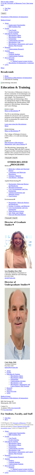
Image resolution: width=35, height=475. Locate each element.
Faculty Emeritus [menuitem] (14, 32)
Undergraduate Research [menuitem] (16, 49)
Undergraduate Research (16, 457)
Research (9, 388)
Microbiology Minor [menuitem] (15, 37)
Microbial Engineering (15, 187)
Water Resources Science (16, 211)
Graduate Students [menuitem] (14, 54)
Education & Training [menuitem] (11, 33)
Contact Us (4, 406)
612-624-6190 (16, 408)
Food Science (13, 196)
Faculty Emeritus (14, 440)
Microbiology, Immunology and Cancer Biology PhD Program (20, 385)
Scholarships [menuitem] (12, 39)
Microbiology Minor (16, 377)
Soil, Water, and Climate (16, 213)
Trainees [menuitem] (7, 51)
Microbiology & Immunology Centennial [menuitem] (21, 63)
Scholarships (14, 379)
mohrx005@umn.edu (11, 367)
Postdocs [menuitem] (11, 52)
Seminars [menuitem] (11, 59)
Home (6, 76)
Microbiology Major (16, 376)
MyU (6, 10)
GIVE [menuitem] (6, 64)
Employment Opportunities (17, 433)
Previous (7, 158)
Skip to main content (7, 1)
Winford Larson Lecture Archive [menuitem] (22, 61)
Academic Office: (6, 408)
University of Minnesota (19, 423)
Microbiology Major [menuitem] (15, 35)
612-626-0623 (8, 410)
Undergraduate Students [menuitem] (16, 56)
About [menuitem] (7, 23)
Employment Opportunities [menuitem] (17, 25)
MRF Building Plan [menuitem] (15, 27)
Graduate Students (14, 462)
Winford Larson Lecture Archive (22, 469)
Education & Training (13, 374)
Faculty (9, 372)
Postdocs (11, 460)
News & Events (11, 391)
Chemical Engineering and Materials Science (17, 193)
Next (14, 158)
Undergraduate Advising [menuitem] (16, 40)
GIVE (8, 393)
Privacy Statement (18, 426)
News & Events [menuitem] (9, 58)
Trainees (9, 389)
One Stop (7, 8)
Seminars (11, 467)
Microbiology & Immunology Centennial (21, 471)
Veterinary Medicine (15, 176)
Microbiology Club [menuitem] (14, 42)
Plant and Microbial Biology (17, 214)
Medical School (5, 20)
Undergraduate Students (16, 464)
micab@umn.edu (10, 278)
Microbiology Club (16, 383)
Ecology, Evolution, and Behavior (19, 206)
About (8, 371)
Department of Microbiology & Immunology (14, 17)
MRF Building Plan (15, 435)
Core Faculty (13, 438)
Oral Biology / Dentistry (16, 177)
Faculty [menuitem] (7, 28)
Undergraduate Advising (18, 381)
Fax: (2, 410)
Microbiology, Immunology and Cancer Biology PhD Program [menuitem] (21, 44)
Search (4, 13)
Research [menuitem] (7, 47)
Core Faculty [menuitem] (13, 30)
